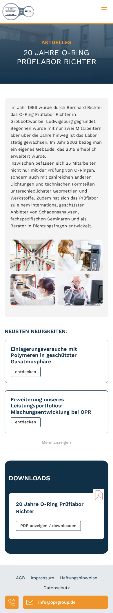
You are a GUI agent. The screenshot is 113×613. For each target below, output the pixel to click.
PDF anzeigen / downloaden (48, 525)
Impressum (42, 577)
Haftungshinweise (78, 577)
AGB (20, 577)
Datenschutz (56, 587)
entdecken (25, 371)
